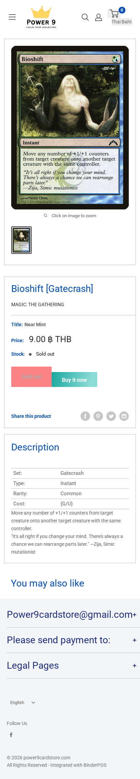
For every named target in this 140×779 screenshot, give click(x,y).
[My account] (98, 17)
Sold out (31, 376)
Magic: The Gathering (37, 304)
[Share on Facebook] (85, 416)
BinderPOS (95, 765)
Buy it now (74, 380)
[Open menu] (12, 17)
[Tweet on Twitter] (111, 416)
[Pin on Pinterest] (98, 416)
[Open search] (85, 17)
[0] (114, 13)
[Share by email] (124, 416)
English (17, 702)
